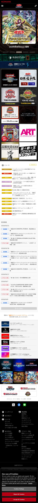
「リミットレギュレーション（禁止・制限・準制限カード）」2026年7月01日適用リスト (24, 178)
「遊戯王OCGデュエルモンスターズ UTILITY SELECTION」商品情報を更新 (21, 303)
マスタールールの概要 (11, 443)
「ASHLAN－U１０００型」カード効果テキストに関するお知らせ (23, 174)
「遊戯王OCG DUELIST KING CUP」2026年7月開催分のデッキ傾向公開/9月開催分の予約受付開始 (23, 295)
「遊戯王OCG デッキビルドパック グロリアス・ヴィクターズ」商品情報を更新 (23, 234)
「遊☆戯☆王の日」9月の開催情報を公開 (20, 277)
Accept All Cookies (18, 499)
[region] (19, 485)
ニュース (7, 419)
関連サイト (25, 459)
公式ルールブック (10, 439)
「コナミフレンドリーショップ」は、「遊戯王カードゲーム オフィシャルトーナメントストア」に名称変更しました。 (24, 194)
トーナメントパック (27, 455)
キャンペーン (8, 423)
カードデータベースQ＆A (12, 441)
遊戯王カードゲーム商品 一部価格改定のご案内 (24, 204)
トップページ (9, 412)
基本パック (25, 416)
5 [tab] (32, 52)
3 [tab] (19, 52)
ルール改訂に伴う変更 (11, 427)
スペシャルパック (26, 422)
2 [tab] (12, 52)
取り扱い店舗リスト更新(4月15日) (20, 190)
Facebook (19, 404)
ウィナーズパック (26, 457)
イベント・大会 (26, 431)
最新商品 (24, 414)
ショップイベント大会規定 (28, 443)
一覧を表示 (33, 164)
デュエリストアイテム (28, 424)
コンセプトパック (26, 420)
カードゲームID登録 (27, 435)
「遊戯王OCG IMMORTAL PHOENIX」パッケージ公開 (23, 270)
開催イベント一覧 (26, 433)
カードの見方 (8, 435)
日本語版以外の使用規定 (28, 450)
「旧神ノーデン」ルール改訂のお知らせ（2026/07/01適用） (22, 186)
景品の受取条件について (28, 453)
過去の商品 (25, 426)
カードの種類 (8, 433)
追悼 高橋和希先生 (16, 211)
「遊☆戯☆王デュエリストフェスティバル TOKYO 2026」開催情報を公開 (22, 290)
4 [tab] (25, 52)
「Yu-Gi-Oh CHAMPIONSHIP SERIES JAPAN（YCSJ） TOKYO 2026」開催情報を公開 (21, 285)
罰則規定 (24, 446)
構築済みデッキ (26, 418)
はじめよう (8, 415)
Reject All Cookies (19, 494)
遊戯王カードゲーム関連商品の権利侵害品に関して (24, 214)
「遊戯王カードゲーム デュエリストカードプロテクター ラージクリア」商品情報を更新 (23, 252)
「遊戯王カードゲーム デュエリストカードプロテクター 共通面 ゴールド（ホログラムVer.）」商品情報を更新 (23, 258)
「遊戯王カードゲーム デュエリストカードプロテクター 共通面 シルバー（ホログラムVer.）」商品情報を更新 (23, 264)
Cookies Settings (19, 489)
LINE (24, 404)
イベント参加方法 (26, 437)
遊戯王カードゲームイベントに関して (21, 208)
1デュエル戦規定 (26, 448)
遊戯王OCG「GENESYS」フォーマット (22, 198)
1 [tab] (6, 52)
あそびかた (8, 431)
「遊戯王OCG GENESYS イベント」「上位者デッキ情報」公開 (23, 243)
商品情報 (24, 412)
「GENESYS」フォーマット (11, 446)
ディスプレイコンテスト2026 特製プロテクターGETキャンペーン (23, 170)
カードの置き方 (9, 437)
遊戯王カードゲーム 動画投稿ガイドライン (23, 201)
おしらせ (7, 421)
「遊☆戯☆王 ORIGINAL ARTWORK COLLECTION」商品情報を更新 (23, 239)
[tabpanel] (19, 29)
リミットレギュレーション (28, 440)
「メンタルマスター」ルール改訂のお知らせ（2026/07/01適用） (23, 182)
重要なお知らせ (9, 425)
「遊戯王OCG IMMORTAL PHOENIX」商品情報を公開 (23, 229)
